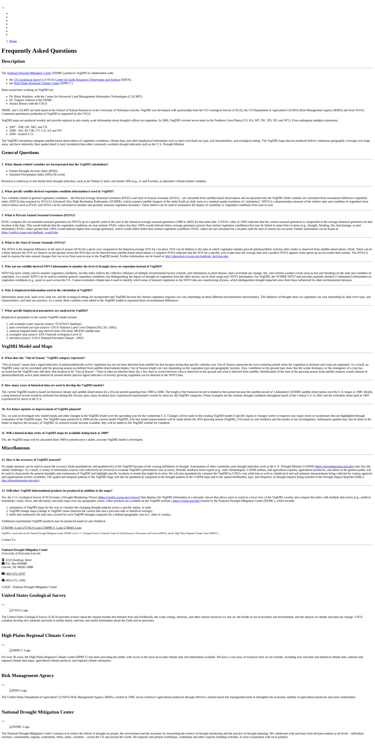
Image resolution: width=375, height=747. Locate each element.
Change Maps (18, 17)
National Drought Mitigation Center (29, 73)
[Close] (3, 604)
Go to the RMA (11, 703)
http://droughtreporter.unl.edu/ (20, 480)
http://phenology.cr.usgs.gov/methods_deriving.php (196, 256)
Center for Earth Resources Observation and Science (87, 79)
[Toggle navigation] (3, 7)
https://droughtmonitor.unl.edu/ (335, 466)
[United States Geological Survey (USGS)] (32, 527)
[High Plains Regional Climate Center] (53, 527)
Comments (16, 34)
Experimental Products (23, 27)
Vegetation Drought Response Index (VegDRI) (30, 3)
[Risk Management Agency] (72, 527)
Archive (14, 24)
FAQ (12, 31)
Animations (16, 20)
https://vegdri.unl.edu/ (186, 500)
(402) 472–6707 (15, 573)
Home (13, 13)
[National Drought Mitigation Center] (12, 527)
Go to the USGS (12, 627)
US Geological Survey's (29, 79)
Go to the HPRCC (13, 667)
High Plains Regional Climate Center (37, 83)
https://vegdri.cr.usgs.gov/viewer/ (119, 497)
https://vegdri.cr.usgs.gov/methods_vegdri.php (30, 232)
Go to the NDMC (12, 743)
